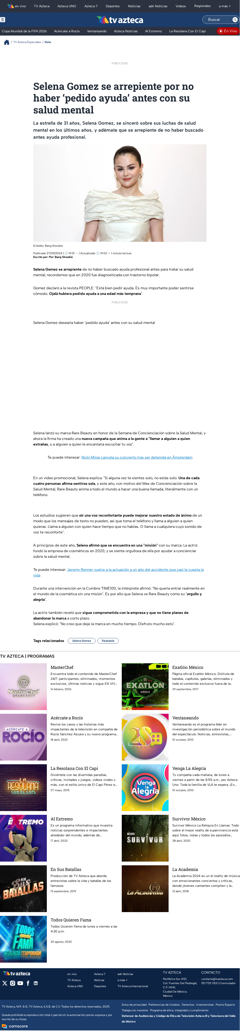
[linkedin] (36, 984)
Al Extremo (62, 819)
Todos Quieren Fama (71, 920)
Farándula (108, 640)
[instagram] (12, 984)
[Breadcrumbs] (8, 42)
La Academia (185, 869)
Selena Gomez (81, 640)
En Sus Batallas (66, 869)
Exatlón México (187, 667)
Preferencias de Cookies (164, 1004)
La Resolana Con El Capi (74, 768)
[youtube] (20, 984)
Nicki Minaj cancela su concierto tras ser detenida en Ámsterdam (136, 457)
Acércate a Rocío (67, 718)
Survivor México (189, 819)
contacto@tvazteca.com (217, 979)
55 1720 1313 (209, 983)
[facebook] (28, 984)
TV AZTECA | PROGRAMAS (27, 656)
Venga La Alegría (189, 768)
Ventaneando (185, 718)
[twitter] (5, 984)
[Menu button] (18, 19)
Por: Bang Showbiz (61, 257)
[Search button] (235, 19)
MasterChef (62, 667)
